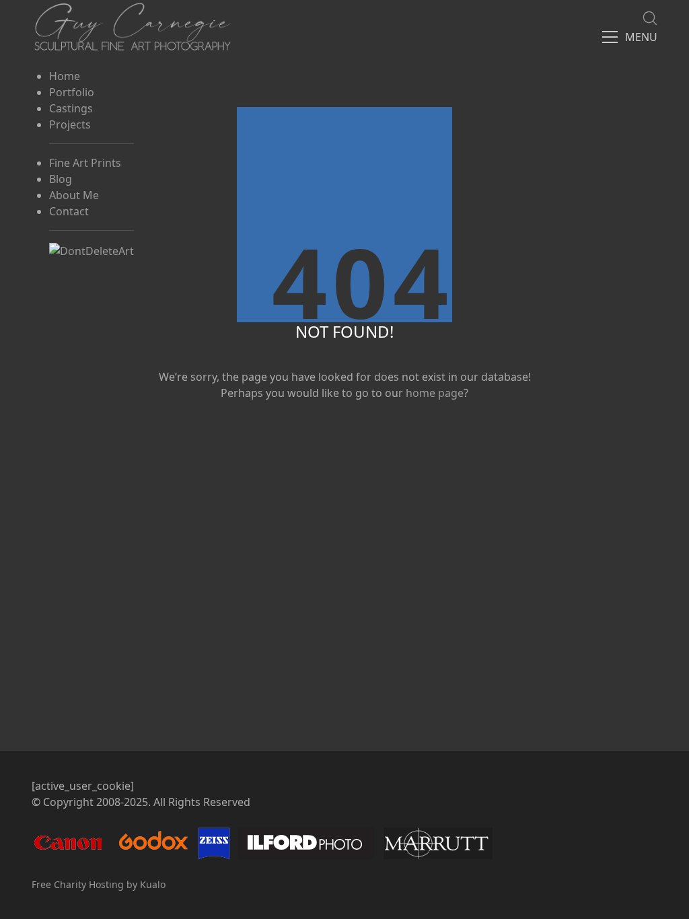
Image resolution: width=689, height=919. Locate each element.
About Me (74, 195)
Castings (71, 108)
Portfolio (71, 92)
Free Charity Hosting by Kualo (99, 884)
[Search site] (650, 18)
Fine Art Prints (85, 162)
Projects (70, 124)
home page (435, 392)
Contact (69, 211)
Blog (60, 179)
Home (64, 76)
